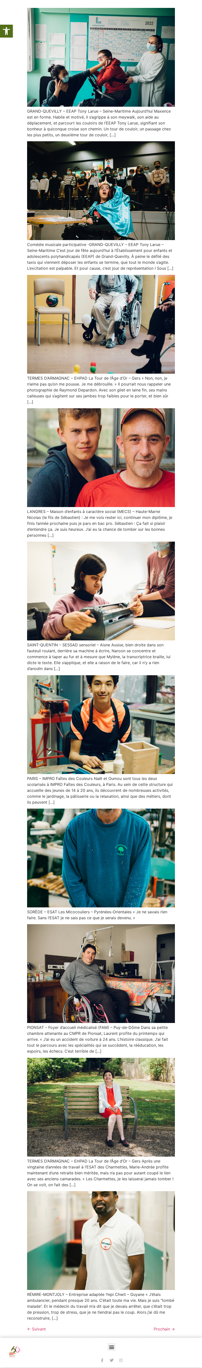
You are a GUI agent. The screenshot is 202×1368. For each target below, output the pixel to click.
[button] (111, 1347)
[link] (6, 31)
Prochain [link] (164, 1329)
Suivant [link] (36, 1329)
